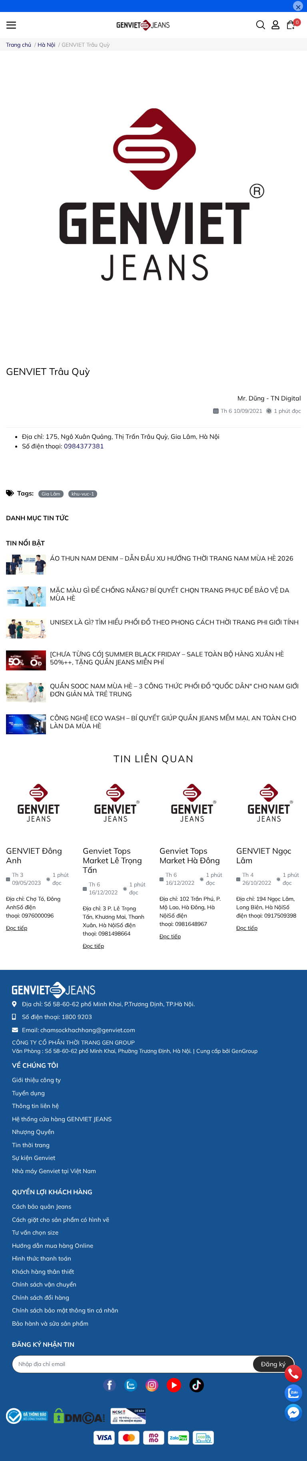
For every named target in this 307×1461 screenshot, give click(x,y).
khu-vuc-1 (83, 494)
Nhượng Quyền (33, 1132)
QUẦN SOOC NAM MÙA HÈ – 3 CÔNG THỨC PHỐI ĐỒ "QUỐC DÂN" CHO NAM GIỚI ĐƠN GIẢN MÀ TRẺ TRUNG (174, 690)
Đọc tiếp (16, 928)
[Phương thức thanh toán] (154, 1438)
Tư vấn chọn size (35, 1232)
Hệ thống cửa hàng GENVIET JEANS (62, 1119)
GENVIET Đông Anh (34, 855)
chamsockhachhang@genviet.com (87, 1030)
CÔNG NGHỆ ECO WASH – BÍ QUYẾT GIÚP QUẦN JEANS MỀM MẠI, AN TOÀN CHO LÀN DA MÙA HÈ (173, 722)
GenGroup (244, 1051)
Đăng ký (273, 1364)
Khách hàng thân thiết (43, 1271)
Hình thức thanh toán (41, 1258)
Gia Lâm (51, 494)
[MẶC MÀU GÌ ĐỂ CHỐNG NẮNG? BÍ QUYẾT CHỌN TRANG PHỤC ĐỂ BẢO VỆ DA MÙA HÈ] (26, 597)
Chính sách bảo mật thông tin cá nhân (65, 1310)
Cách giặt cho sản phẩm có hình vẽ (60, 1219)
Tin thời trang (31, 1145)
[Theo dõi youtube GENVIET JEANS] (173, 1385)
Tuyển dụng (28, 1093)
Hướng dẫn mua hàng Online (52, 1245)
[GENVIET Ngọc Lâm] (268, 804)
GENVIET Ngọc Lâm (263, 855)
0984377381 (84, 446)
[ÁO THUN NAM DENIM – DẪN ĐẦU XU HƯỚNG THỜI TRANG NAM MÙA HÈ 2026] (26, 565)
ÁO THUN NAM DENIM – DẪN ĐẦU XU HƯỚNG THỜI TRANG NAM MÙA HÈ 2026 (171, 558)
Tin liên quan (154, 759)
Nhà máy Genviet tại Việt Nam (54, 1171)
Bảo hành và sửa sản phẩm (50, 1323)
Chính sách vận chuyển (44, 1284)
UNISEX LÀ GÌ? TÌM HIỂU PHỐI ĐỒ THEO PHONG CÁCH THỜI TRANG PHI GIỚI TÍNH (174, 622)
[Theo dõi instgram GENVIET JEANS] (151, 1385)
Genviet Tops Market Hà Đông (189, 855)
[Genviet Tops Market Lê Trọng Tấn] (115, 804)
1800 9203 (77, 1017)
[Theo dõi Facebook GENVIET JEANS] (109, 1385)
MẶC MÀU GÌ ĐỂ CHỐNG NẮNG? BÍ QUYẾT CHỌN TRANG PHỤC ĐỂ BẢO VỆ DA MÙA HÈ (169, 594)
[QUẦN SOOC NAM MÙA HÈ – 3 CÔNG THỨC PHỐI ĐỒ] (26, 692)
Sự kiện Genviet (33, 1158)
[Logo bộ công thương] (76, 1414)
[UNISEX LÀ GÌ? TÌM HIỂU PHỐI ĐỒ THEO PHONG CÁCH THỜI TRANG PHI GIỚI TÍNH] (26, 628)
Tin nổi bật (25, 543)
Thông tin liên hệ (35, 1106)
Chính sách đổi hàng (40, 1297)
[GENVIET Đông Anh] (38, 804)
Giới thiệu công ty (36, 1080)
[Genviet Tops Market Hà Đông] (191, 804)
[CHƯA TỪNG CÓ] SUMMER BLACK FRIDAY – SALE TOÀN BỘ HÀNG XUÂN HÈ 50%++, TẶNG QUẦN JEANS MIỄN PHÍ (167, 658)
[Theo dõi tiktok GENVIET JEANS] (196, 1385)
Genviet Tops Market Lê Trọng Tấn (112, 860)
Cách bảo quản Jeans (41, 1206)
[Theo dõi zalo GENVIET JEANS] (130, 1385)
